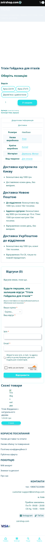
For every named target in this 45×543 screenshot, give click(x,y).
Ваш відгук (10, 315)
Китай (25, 147)
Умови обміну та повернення (15, 444)
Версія (4, 83)
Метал (35, 153)
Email (7, 343)
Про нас (4, 475)
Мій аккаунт (6, 465)
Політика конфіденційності (14, 449)
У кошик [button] (11, 423)
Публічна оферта (9, 454)
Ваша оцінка (10, 307)
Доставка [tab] (22, 125)
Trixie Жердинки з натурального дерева (9, 412)
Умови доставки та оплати (13, 438)
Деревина (26, 153)
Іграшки (16, 113)
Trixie (5, 9)
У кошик (27, 102)
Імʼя (6, 331)
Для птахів (27, 158)
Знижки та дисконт (10, 470)
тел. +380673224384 (35, 486)
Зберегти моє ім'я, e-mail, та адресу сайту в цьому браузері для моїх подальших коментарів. (22, 357)
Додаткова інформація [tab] (23, 120)
